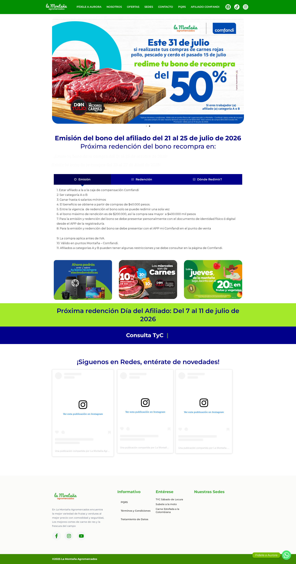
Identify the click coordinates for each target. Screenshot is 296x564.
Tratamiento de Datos (134, 519)
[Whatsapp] (286, 555)
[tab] (82, 179)
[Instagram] (245, 7)
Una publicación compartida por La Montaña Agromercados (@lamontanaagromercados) (103, 451)
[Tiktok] (236, 7)
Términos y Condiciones (135, 510)
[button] (56, 70)
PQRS (124, 502)
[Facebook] (228, 7)
